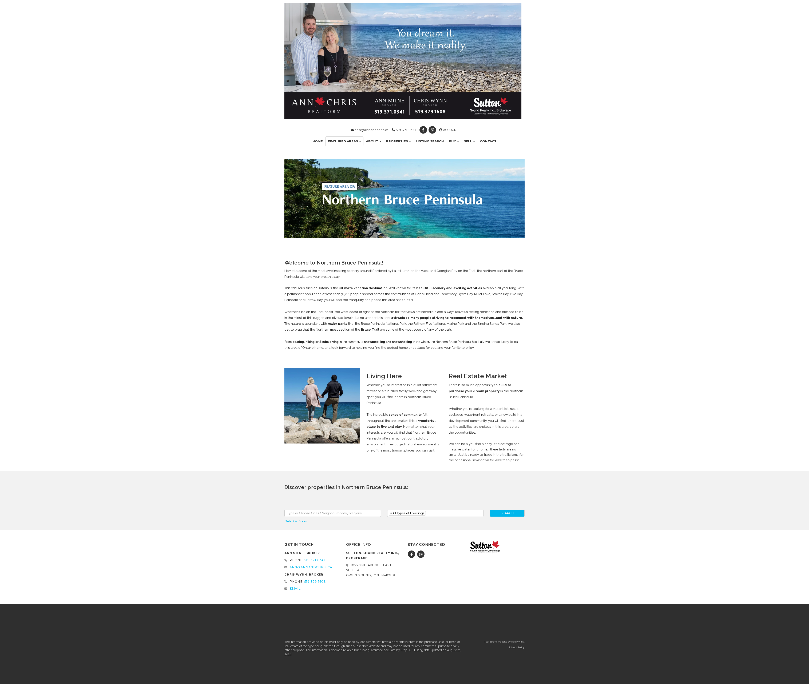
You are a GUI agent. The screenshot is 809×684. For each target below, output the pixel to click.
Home (317, 141)
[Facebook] (423, 130)
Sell (468, 141)
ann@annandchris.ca (371, 130)
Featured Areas (343, 141)
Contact (488, 141)
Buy (453, 141)
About (372, 141)
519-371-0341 (405, 130)
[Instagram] (432, 130)
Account (450, 130)
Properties (397, 141)
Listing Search (430, 141)
